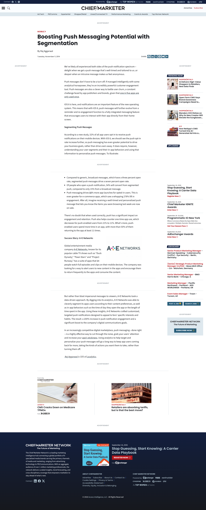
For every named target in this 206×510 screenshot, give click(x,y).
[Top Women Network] (131, 2)
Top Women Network (160, 14)
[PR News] (148, 2)
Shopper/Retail (80, 14)
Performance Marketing (120, 14)
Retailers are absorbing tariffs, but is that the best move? (129, 409)
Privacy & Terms (106, 480)
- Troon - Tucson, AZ (182, 294)
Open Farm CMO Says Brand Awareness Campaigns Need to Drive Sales (189, 101)
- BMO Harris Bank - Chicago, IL (183, 275)
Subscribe (198, 8)
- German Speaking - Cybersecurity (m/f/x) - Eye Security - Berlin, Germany (185, 254)
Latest (40, 405)
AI (180, 126)
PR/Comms (52, 14)
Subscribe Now (184, 330)
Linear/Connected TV (99, 14)
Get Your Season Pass (176, 226)
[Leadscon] (45, 414)
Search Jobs (191, 304)
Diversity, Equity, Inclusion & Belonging (99, 485)
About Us (108, 477)
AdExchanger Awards (180, 234)
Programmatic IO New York (183, 218)
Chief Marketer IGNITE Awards (180, 206)
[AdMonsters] (191, 2)
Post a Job (174, 304)
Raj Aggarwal (71, 356)
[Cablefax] (200, 2)
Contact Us (120, 477)
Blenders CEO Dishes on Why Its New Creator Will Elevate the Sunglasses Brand (191, 116)
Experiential (65, 14)
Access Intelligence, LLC (97, 497)
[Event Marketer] (158, 2)
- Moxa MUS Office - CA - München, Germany (185, 266)
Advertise (188, 8)
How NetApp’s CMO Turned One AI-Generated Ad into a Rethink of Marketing (189, 132)
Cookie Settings (89, 480)
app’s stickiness (89, 338)
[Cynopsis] (171, 1)
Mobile (40, 32)
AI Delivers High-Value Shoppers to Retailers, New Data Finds (190, 84)
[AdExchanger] (112, 2)
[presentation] (172, 84)
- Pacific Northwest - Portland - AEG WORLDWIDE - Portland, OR (181, 285)
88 (90, 192)
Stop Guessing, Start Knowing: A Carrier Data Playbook (181, 190)
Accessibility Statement (92, 483)
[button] (3, 8)
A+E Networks (80, 249)
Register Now (173, 196)
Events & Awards (141, 14)
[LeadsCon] (181, 2)
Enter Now (171, 210)
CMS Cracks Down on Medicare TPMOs (56, 409)
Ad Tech (40, 14)
